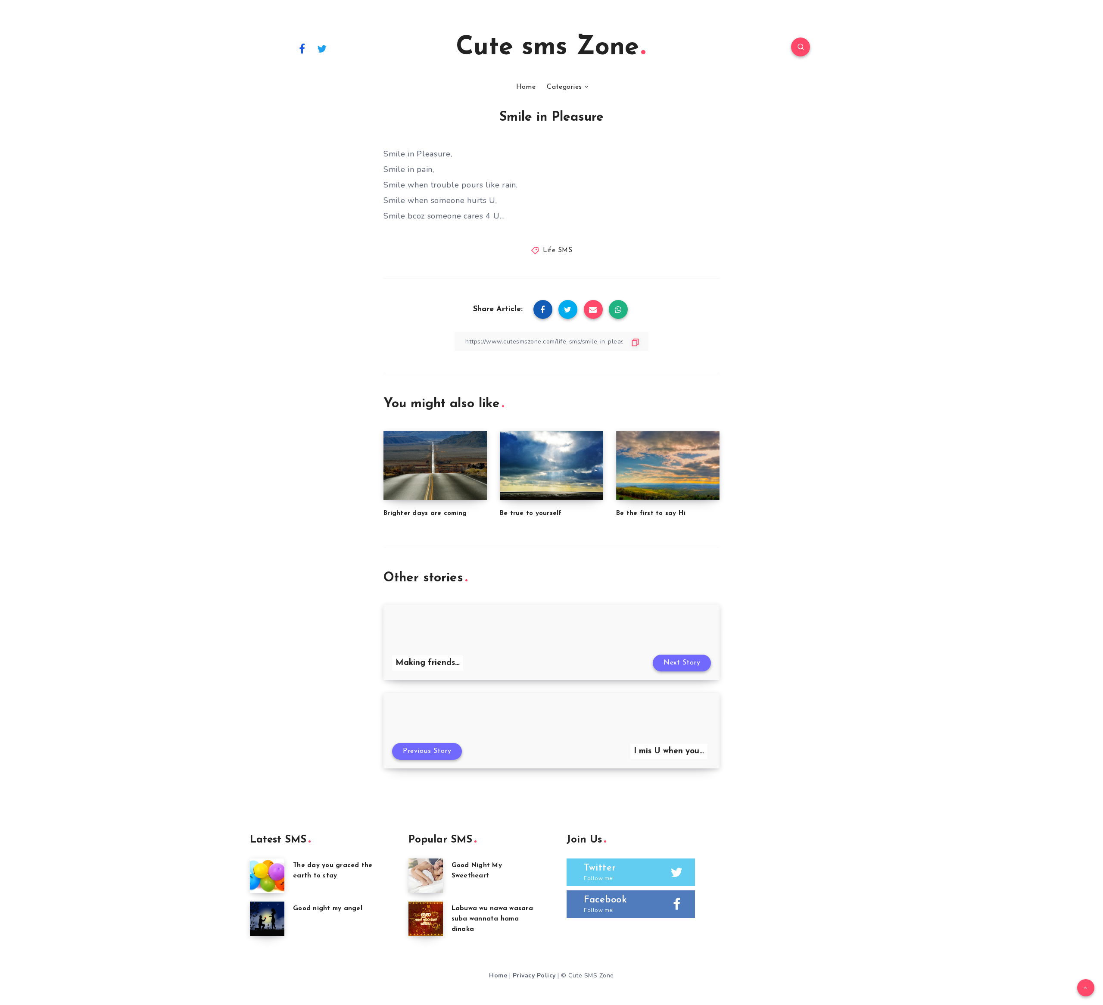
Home (526, 87)
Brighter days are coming (425, 513)
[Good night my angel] (267, 919)
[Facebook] (302, 48)
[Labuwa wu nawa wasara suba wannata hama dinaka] (425, 919)
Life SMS (557, 250)
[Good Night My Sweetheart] (425, 875)
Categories (564, 87)
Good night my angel (327, 908)
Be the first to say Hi (651, 513)
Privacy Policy (534, 975)
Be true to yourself (531, 513)
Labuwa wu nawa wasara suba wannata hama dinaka (492, 919)
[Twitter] (322, 48)
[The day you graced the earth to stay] (267, 875)
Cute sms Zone (547, 48)
